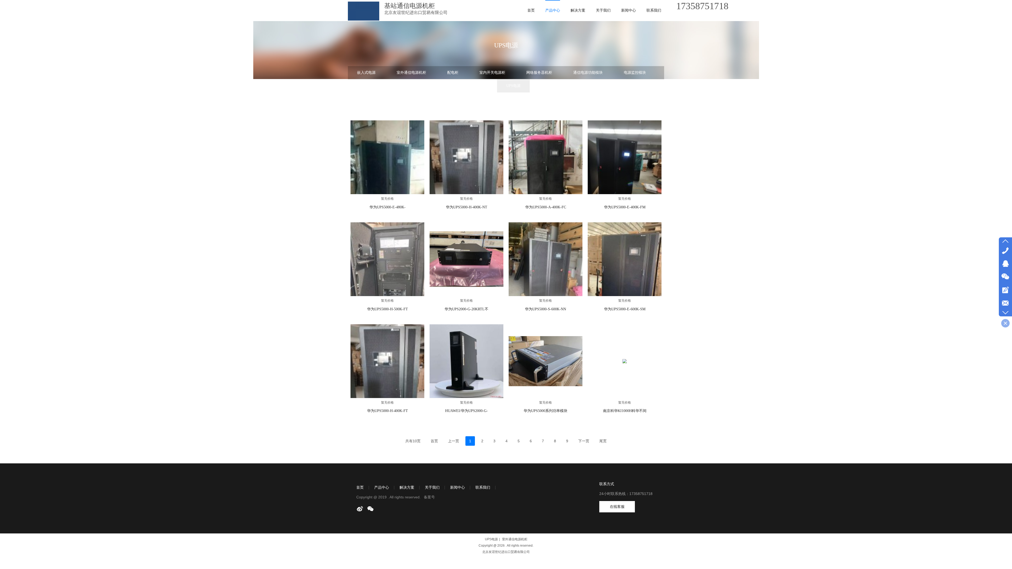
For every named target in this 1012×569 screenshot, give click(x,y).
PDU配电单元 (553, 86)
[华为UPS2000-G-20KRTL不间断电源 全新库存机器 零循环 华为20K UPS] (466, 259)
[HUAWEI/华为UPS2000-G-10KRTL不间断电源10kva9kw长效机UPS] (466, 361)
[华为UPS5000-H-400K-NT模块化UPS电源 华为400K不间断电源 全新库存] (466, 157)
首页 (360, 487)
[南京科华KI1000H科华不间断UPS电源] (624, 361)
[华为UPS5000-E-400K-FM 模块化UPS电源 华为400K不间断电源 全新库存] (624, 157)
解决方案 (407, 487)
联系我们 (482, 487)
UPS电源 (513, 86)
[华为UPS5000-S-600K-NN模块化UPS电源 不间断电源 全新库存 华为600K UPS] (545, 259)
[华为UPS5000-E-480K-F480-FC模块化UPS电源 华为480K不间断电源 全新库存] (387, 157)
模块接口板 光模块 (480, 99)
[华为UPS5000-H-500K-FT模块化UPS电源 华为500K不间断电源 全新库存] (387, 259)
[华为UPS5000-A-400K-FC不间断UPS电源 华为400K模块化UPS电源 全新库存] (545, 157)
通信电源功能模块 (588, 73)
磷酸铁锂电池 (635, 86)
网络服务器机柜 (539, 73)
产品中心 (381, 487)
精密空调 (364, 99)
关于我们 (432, 487)
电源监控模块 (635, 73)
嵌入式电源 (366, 73)
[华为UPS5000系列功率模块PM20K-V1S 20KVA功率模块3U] (545, 361)
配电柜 (452, 73)
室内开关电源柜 (492, 73)
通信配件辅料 (432, 99)
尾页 (603, 441)
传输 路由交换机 (424, 86)
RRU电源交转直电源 (373, 86)
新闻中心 (457, 487)
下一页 (583, 441)
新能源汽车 (525, 99)
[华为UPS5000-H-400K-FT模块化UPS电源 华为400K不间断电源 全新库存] (387, 361)
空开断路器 (594, 86)
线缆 (396, 99)
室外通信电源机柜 (411, 73)
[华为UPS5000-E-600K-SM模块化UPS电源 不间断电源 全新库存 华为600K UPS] (624, 259)
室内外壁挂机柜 (472, 86)
